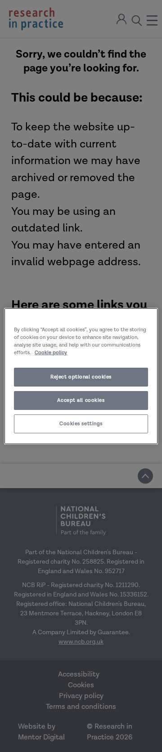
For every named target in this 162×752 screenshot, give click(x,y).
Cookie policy (51, 352)
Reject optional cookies (81, 377)
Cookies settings (81, 423)
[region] (81, 375)
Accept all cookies (80, 400)
